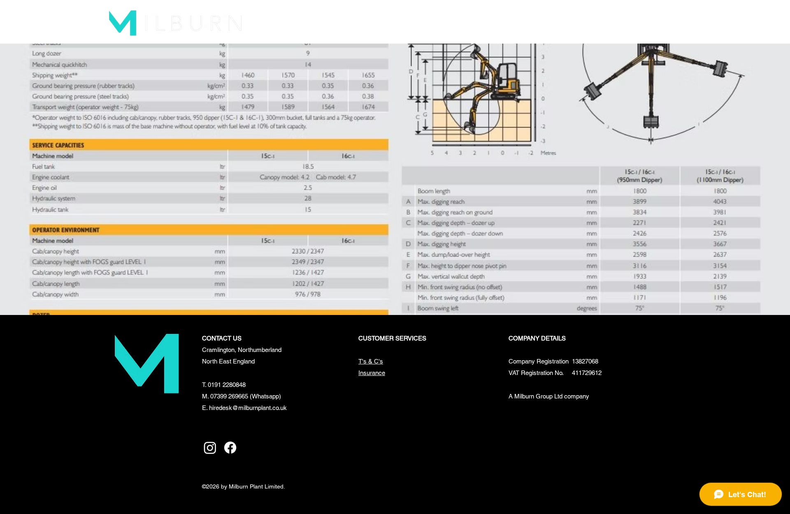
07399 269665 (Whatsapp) (245, 396)
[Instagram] (210, 448)
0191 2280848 (227, 384)
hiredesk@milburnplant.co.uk (248, 407)
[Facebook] (230, 448)
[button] (373, 22)
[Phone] (684, 22)
